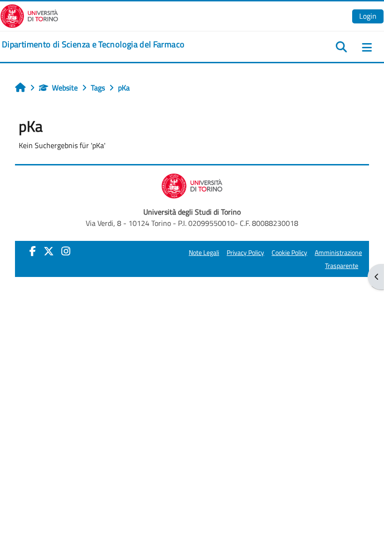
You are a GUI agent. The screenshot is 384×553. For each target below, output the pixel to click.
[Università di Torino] (29, 15)
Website (65, 87)
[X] (49, 251)
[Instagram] (66, 251)
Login (368, 16)
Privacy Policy (245, 252)
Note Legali (204, 252)
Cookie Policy (289, 252)
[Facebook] (33, 251)
